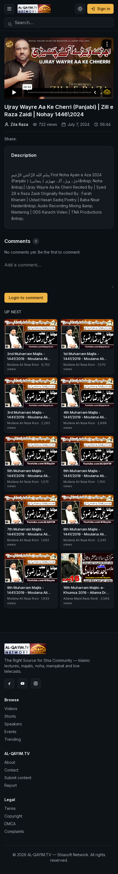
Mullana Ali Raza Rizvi (23, 365)
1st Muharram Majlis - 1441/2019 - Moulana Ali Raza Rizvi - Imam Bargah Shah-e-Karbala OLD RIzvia (86, 361)
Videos (10, 708)
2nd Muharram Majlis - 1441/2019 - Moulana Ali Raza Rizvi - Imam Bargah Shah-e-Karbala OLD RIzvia (30, 361)
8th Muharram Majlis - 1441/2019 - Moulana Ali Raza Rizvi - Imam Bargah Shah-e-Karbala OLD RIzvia (86, 536)
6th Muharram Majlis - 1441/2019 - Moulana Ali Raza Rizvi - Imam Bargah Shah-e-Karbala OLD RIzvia (86, 478)
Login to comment (26, 297)
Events (10, 731)
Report (10, 785)
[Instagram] (36, 683)
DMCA (10, 823)
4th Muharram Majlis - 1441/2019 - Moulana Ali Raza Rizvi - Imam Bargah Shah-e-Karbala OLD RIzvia (86, 419)
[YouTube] (22, 683)
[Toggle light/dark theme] (80, 9)
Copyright (13, 816)
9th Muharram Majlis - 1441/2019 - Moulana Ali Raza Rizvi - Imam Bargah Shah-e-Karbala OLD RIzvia (30, 595)
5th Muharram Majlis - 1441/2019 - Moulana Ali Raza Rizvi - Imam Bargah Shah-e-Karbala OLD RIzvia (30, 478)
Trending (12, 739)
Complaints (14, 831)
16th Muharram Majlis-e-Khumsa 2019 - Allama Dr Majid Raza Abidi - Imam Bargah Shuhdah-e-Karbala (87, 595)
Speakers (13, 724)
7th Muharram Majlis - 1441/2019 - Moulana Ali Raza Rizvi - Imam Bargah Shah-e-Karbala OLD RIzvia (30, 536)
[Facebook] (9, 683)
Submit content (17, 777)
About (9, 762)
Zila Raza (19, 124)
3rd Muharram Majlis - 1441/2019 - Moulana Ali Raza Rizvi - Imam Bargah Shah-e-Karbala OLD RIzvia (30, 419)
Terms (10, 808)
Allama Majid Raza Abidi (80, 598)
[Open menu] (9, 9)
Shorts (10, 716)
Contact (11, 770)
